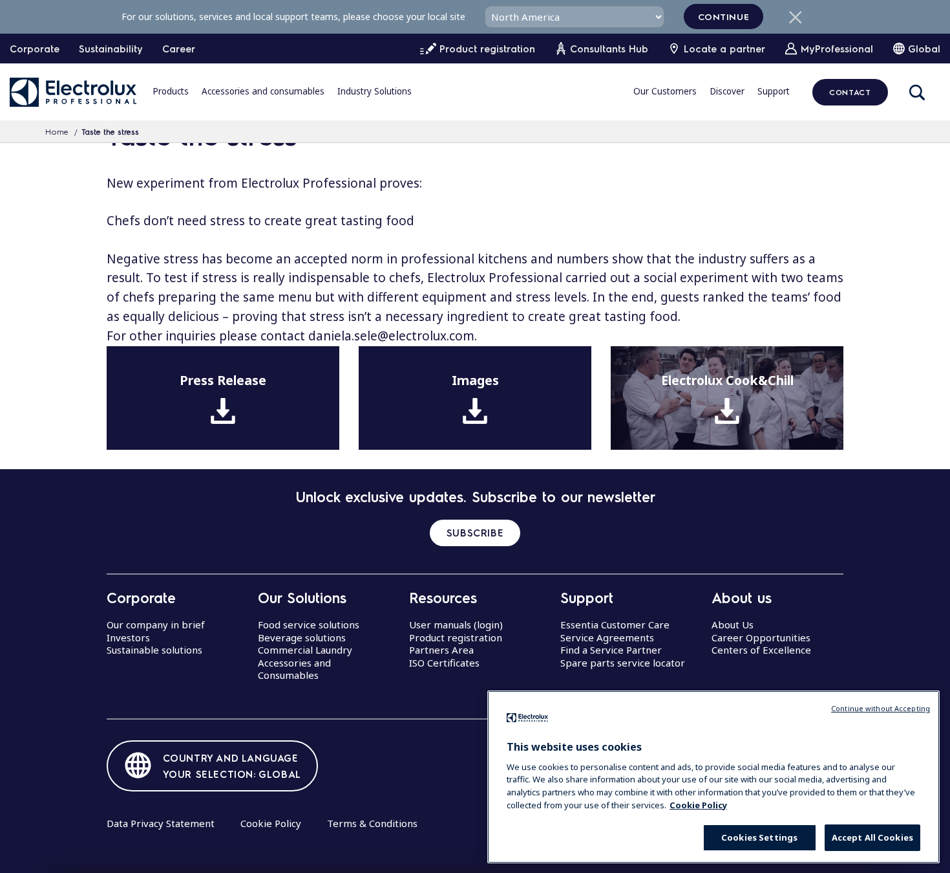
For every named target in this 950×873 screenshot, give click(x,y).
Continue (724, 16)
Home (57, 131)
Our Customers (665, 91)
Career (178, 48)
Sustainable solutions (154, 649)
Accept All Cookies (872, 837)
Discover (727, 91)
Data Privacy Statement (161, 823)
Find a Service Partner (611, 649)
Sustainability (111, 48)
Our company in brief (156, 624)
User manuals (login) (456, 624)
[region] (713, 777)
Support (773, 91)
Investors (128, 637)
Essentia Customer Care (615, 624)
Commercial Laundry (305, 649)
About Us (733, 624)
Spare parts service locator (622, 662)
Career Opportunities (761, 637)
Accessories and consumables (263, 91)
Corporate (34, 48)
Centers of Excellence (761, 649)
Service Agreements (607, 637)
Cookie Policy (270, 823)
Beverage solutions (302, 637)
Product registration (455, 637)
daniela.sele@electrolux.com (391, 335)
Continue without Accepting (880, 708)
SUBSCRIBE (475, 532)
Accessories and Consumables (294, 669)
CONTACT (850, 92)
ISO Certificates (444, 662)
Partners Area (441, 649)
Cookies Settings (759, 837)
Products (171, 91)
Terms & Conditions (372, 823)
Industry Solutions (374, 91)
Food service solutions (308, 624)
